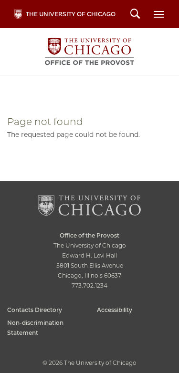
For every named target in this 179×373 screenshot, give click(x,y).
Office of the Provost (89, 51)
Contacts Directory (34, 309)
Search (135, 15)
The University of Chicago (71, 14)
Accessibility (114, 309)
